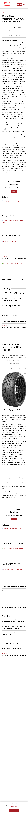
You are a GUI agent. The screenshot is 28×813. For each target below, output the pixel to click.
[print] (25, 35)
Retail (3, 12)
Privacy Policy (14, 806)
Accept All (14, 810)
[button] (3, 4)
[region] (14, 807)
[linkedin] (11, 35)
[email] (19, 35)
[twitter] (14, 35)
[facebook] (9, 35)
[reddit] (16, 35)
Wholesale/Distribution (8, 340)
